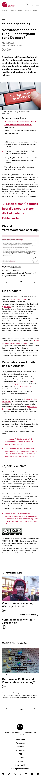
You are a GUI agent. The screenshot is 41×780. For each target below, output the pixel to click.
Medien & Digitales (23, 11)
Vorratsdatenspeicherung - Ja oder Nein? (18, 621)
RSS (20, 754)
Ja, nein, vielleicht (11, 134)
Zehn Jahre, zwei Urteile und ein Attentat (20, 130)
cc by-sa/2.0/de (15, 267)
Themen (4, 11)
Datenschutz (20, 743)
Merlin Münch (9, 43)
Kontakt (20, 758)
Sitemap (20, 747)
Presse (20, 761)
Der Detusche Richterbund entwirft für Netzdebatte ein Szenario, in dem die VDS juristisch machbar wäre (19, 441)
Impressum (20, 739)
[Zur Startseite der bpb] (8, 7)
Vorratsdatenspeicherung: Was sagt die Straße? (18, 605)
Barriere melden (20, 765)
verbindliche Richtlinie (18, 299)
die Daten (7, 307)
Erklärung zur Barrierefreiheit (20, 769)
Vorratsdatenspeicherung (16, 23)
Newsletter (20, 750)
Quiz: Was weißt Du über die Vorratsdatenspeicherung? (19, 681)
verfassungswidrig (29, 386)
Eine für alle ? (9, 127)
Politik (12, 11)
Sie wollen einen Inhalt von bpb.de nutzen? (17, 553)
